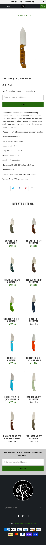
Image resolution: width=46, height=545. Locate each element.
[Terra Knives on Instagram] (23, 516)
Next (28, 15)
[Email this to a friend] (32, 188)
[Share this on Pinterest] (25, 188)
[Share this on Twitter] (13, 188)
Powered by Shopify (30, 523)
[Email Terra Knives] (27, 516)
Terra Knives (18, 523)
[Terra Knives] (23, 6)
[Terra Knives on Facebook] (18, 516)
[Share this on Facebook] (19, 188)
